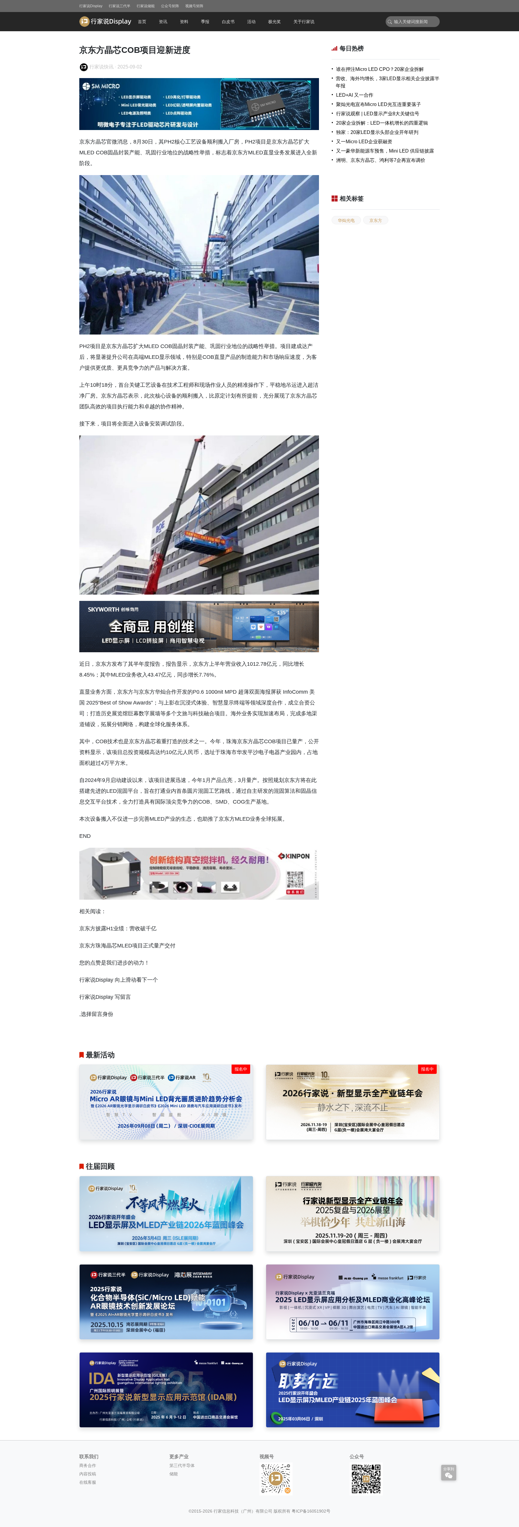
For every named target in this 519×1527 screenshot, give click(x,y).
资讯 (163, 21)
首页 (142, 21)
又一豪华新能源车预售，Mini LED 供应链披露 (385, 150)
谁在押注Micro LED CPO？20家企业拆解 (380, 69)
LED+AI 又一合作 (354, 95)
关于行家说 (303, 21)
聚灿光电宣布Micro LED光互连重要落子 (378, 104)
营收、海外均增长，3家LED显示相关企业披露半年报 (387, 82)
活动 (251, 21)
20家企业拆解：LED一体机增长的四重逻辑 (382, 123)
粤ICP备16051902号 (311, 1511)
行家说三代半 (119, 6)
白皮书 (228, 21)
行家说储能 (146, 6)
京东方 (375, 220)
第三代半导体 (182, 1465)
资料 (184, 21)
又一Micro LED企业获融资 (364, 141)
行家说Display (90, 6)
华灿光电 (346, 220)
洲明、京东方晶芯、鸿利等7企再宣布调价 (380, 160)
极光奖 (274, 21)
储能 (173, 1473)
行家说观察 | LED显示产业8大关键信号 (377, 113)
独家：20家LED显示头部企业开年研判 (377, 132)
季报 (205, 21)
